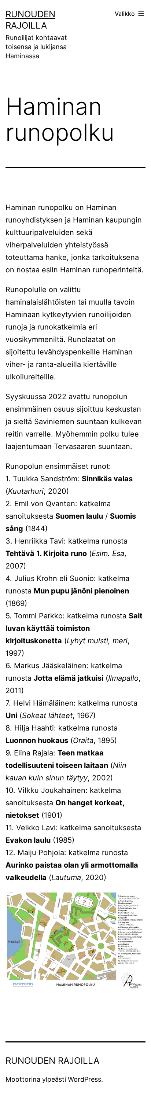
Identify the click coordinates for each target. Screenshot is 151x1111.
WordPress (84, 1079)
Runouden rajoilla (52, 1060)
